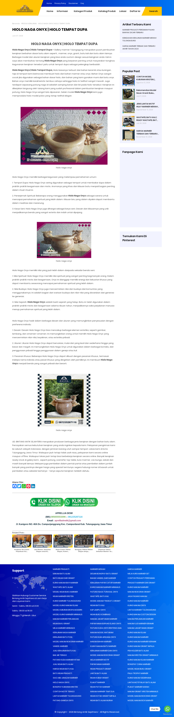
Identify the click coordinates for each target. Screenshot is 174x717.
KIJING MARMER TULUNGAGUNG (66, 601)
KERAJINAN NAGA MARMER (64, 632)
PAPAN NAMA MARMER (100, 664)
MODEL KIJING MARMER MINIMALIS (67, 614)
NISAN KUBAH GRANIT (99, 677)
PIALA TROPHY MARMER (137, 673)
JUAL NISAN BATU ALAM (62, 664)
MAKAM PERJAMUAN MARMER (140, 619)
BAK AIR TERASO (59, 655)
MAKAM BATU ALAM (61, 573)
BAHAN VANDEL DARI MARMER (103, 578)
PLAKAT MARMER (97, 682)
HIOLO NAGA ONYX (60, 682)
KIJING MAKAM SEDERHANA (139, 677)
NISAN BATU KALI (97, 605)
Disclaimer (73, 3)
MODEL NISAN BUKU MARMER (65, 591)
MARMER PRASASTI (60, 569)
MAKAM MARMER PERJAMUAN (65, 619)
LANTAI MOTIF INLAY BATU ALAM (141, 682)
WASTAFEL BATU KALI (99, 596)
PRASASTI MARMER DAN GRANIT (141, 582)
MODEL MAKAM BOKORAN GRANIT (105, 655)
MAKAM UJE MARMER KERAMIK (140, 623)
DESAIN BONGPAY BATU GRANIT (104, 573)
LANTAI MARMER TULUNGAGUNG (66, 696)
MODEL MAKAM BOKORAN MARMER (67, 641)
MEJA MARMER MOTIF (99, 659)
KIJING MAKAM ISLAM (136, 632)
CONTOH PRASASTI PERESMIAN (141, 578)
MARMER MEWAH (97, 569)
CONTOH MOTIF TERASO (63, 691)
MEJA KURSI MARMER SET (138, 573)
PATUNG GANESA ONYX (62, 700)
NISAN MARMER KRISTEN (63, 596)
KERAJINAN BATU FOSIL (62, 637)
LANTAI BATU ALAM (98, 673)
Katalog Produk (107, 11)
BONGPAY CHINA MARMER (138, 664)
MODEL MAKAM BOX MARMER (140, 700)
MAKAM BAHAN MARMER (100, 641)
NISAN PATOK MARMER (100, 687)
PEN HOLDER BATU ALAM (138, 650)
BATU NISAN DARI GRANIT (63, 578)
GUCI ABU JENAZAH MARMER (65, 677)
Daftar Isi (135, 11)
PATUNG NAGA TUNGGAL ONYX (104, 591)
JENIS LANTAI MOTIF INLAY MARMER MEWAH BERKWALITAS (147, 105)
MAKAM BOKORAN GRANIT (139, 591)
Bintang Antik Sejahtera (86, 711)
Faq (82, 3)
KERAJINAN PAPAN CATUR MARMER (105, 582)
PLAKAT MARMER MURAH (138, 687)
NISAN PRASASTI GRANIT (100, 668)
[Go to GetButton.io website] (167, 714)
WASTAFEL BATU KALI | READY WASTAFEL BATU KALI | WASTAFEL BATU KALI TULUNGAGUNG (147, 119)
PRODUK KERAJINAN (29, 23)
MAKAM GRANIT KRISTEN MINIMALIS (142, 691)
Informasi (62, 11)
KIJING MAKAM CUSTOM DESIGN (141, 614)
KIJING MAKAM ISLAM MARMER (140, 659)
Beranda (16, 23)
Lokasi (122, 11)
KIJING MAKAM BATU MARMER (103, 646)
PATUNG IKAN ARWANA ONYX (103, 637)
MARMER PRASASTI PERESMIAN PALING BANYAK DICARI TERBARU (138, 31)
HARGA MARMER (134, 569)
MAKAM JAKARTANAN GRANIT (140, 628)
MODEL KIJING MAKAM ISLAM (65, 605)
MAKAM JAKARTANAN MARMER (103, 619)
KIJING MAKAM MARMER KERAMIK (141, 641)
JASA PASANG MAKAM (137, 596)
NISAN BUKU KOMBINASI (100, 614)
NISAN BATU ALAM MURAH (101, 700)
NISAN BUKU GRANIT (61, 623)
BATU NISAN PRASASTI (62, 673)
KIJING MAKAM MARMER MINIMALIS (105, 587)
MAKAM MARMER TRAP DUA (102, 691)
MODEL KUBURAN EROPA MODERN (67, 609)
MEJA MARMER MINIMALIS (63, 628)
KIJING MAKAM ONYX (136, 605)
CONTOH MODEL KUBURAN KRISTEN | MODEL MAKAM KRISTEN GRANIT (147, 78)
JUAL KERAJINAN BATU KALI (64, 650)
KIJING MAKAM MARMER (137, 587)
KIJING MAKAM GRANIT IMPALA (140, 646)
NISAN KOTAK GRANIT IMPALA (103, 696)
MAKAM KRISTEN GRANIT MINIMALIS (142, 655)
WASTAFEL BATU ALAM (62, 587)
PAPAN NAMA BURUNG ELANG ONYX (105, 623)
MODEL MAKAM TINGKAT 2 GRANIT (105, 601)
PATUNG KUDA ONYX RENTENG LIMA (106, 628)
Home (49, 3)
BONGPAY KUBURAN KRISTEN (65, 687)
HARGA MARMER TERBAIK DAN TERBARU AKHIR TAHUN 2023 (147, 132)
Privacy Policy (60, 3)
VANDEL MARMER (60, 646)
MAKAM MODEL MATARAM (101, 632)
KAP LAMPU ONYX (97, 609)
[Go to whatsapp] (167, 709)
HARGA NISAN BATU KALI (63, 668)
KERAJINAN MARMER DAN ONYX (103, 650)
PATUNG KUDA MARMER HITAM (66, 659)
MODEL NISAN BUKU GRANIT (139, 668)
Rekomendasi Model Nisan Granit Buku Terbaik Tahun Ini (146, 92)
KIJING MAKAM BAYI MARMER (65, 582)
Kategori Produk (83, 11)
